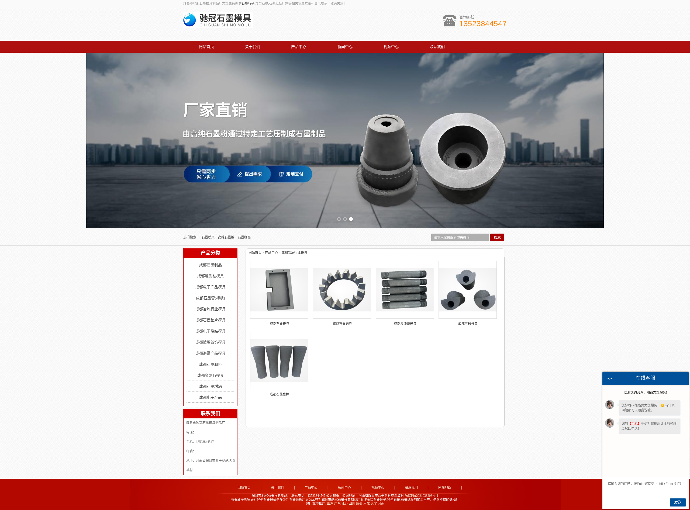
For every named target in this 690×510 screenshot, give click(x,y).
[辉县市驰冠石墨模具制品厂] (218, 25)
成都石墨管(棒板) (210, 298)
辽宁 (374, 503)
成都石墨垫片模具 (210, 320)
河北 (366, 503)
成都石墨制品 (210, 265)
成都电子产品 (210, 397)
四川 (352, 503)
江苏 (344, 503)
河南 (381, 503)
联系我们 (437, 47)
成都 (359, 503)
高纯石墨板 (226, 237)
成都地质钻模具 (210, 276)
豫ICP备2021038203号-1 (421, 496)
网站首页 (206, 47)
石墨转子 (248, 3)
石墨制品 (244, 237)
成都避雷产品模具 (210, 353)
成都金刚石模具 (210, 375)
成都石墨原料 (210, 364)
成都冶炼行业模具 (210, 309)
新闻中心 (345, 47)
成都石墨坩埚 (210, 386)
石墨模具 (208, 237)
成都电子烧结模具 (210, 331)
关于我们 (252, 47)
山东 (330, 503)
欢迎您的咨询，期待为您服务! (645, 392)
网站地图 (444, 488)
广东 (337, 503)
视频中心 (391, 47)
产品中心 (298, 47)
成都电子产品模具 (210, 287)
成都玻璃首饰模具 (210, 342)
